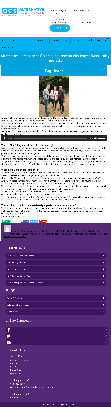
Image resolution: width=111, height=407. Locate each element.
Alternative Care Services (23, 231)
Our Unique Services (38, 40)
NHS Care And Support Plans (19, 276)
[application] (54, 138)
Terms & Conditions (15, 298)
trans (93, 234)
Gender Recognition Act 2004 (77, 231)
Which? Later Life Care (17, 269)
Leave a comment (18, 236)
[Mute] (95, 138)
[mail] (9, 342)
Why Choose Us (18, 40)
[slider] (101, 137)
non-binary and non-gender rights (51, 234)
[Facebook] (9, 330)
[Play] (5, 138)
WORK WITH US (84, 22)
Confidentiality (13, 311)
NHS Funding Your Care (17, 262)
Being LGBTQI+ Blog (10, 47)
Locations (77, 40)
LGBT (61, 231)
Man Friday (30, 234)
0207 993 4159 (82, 10)
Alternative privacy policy (18, 305)
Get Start (14, 397)
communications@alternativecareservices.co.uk (32, 387)
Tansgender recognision (79, 234)
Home (4, 40)
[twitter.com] (9, 336)
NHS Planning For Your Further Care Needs (25, 282)
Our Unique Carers (60, 40)
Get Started (60, 28)
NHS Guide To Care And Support (20, 256)
